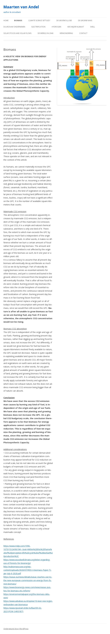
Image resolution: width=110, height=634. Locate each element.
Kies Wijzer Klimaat (75, 27)
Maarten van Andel (21, 6)
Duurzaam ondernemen (14, 27)
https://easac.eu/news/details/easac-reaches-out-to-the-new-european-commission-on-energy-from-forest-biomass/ (27, 580)
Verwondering (66, 33)
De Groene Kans (85, 20)
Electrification (38, 27)
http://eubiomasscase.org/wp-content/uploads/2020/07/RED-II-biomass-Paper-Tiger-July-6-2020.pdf (27, 570)
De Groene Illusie (64, 20)
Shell (92, 27)
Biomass (18, 20)
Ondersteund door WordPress (15, 629)
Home (5, 20)
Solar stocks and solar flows (17, 33)
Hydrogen (56, 27)
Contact (83, 33)
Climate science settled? (39, 20)
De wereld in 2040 (45, 33)
